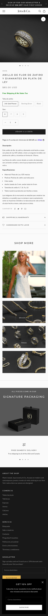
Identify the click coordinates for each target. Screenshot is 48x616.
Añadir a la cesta (24, 132)
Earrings (24, 368)
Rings (24, 343)
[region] (24, 449)
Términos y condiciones (10, 550)
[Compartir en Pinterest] (22, 209)
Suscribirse (11, 578)
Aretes (4, 507)
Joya (4, 71)
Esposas (5, 503)
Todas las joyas (8, 495)
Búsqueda (6, 526)
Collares (5, 510)
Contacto (5, 534)
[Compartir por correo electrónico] (25, 209)
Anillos (5, 514)
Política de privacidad (10, 542)
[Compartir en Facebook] (15, 209)
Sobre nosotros (8, 530)
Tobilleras (6, 499)
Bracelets (24, 318)
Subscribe (24, 607)
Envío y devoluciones (10, 546)
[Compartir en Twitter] (18, 209)
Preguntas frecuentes (10, 538)
